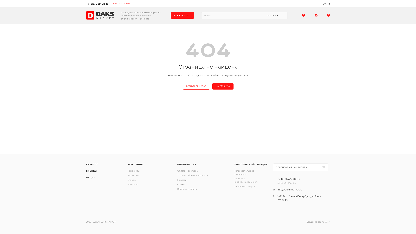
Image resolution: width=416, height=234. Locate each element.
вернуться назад (196, 86)
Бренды (91, 170)
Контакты (133, 184)
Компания (135, 164)
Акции (90, 177)
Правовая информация (251, 164)
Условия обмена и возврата (192, 175)
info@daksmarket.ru (290, 189)
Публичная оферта (244, 186)
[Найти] (283, 15)
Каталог (92, 164)
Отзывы (132, 180)
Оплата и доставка (187, 170)
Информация (186, 164)
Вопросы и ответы (187, 189)
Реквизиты (134, 170)
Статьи (181, 184)
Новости (182, 180)
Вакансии (133, 175)
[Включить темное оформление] (310, 3)
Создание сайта (315, 222)
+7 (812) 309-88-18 (97, 3)
